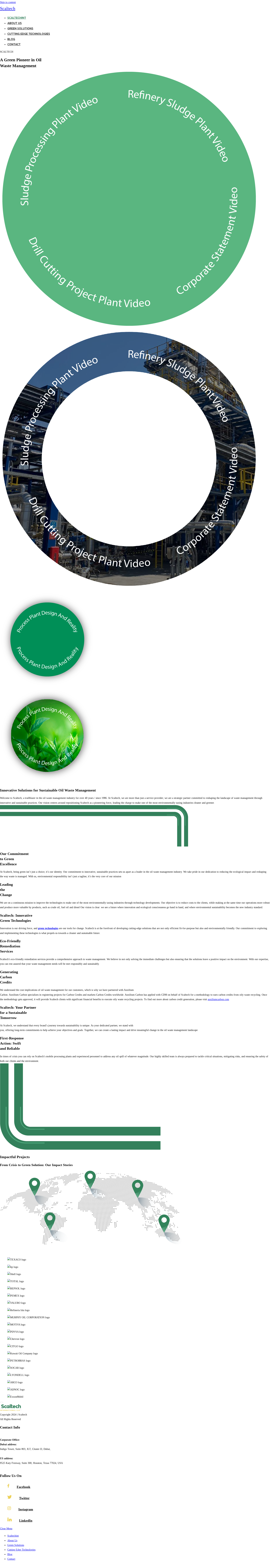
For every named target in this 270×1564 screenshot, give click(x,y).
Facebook (23, 1487)
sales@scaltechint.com (11, 1467)
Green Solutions (15, 1545)
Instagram (25, 1509)
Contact (11, 1559)
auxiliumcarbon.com (218, 999)
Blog (9, 1554)
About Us (12, 1540)
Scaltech (7, 8)
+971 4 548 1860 (9, 1435)
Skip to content (8, 2)
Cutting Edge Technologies (21, 1549)
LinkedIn (25, 1520)
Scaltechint (13, 1535)
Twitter (24, 1498)
